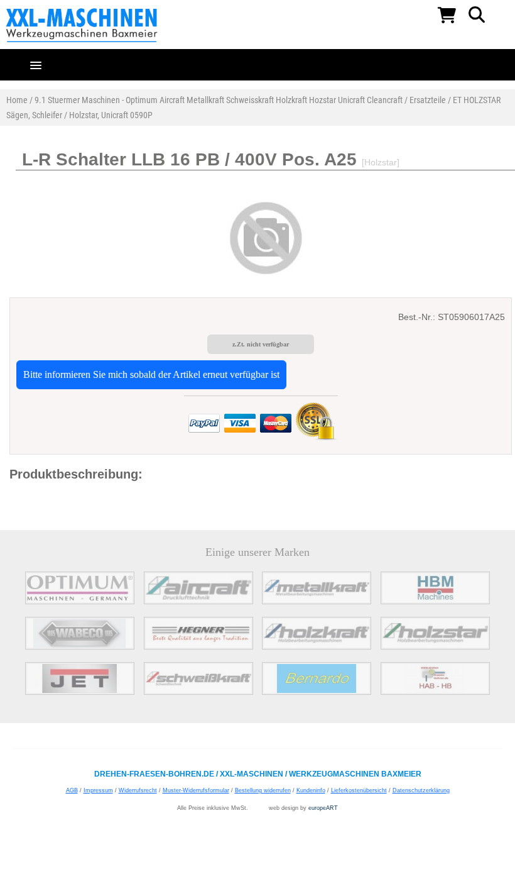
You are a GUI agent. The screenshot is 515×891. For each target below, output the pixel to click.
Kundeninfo (310, 790)
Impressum (98, 790)
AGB (72, 790)
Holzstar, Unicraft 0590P (111, 115)
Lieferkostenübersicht (359, 790)
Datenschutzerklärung (421, 790)
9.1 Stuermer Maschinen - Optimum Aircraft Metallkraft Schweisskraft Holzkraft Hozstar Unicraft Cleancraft (219, 100)
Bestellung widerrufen (263, 790)
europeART (323, 808)
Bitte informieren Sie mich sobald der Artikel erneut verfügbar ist (151, 374)
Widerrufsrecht (138, 790)
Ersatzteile (427, 100)
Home (17, 100)
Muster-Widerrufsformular (196, 790)
